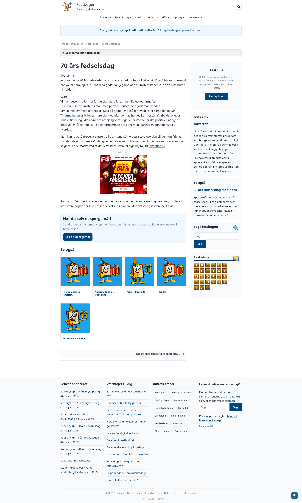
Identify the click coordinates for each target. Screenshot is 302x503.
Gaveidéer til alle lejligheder (124, 403)
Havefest (201, 124)
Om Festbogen (135, 493)
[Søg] (239, 7)
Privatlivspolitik (206, 426)
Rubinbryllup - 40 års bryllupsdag (80, 449)
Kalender (178, 423)
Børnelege (160, 415)
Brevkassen (77, 43)
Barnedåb (183, 407)
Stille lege (66, 460)
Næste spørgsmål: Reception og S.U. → (160, 354)
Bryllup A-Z (161, 392)
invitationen (157, 146)
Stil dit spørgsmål (78, 237)
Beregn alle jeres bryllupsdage (126, 447)
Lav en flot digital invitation (123, 433)
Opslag (177, 17)
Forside (64, 43)
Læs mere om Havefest (217, 171)
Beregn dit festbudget (120, 440)
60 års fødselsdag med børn (215, 190)
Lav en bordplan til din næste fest (127, 454)
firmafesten (72, 115)
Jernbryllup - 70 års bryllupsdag (79, 403)
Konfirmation (178, 415)
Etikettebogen (162, 431)
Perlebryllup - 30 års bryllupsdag (80, 426)
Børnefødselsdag (164, 407)
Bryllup (104, 17)
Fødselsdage (180, 400)
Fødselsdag (122, 17)
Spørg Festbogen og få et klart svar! (151, 30)
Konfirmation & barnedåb (151, 17)
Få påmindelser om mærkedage (127, 473)
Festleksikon (161, 423)
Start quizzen (216, 96)
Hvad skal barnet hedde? (122, 480)
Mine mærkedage (210, 420)
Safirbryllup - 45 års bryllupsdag (80, 391)
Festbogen (85, 4)
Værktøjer (194, 17)
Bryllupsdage (162, 400)
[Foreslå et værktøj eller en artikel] (294, 495)
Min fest (232, 416)
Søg (200, 243)
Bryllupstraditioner (182, 392)
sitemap (230, 401)
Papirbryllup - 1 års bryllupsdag (79, 437)
